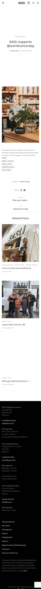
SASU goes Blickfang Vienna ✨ (16, 381)
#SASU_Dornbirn (8, 161)
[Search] (38, 3)
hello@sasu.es (7, 502)
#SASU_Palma (7, 164)
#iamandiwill (6, 170)
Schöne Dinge (20, 36)
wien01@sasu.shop (8, 460)
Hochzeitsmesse (31, 265)
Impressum (6, 549)
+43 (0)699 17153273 (9, 420)
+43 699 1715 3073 (8, 457)
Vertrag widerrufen (8, 522)
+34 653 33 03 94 (8, 499)
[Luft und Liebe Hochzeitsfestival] (20, 243)
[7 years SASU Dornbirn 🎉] (20, 299)
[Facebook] (21, 190)
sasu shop (14, 51)
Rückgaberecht (7, 537)
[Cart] (28, 3)
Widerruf (5, 541)
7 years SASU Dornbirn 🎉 (13, 324)
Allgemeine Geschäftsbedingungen (14, 545)
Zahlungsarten (7, 530)
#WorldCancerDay (8, 167)
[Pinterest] (24, 190)
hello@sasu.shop (8, 423)
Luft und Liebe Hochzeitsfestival (16, 268)
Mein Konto (6, 526)
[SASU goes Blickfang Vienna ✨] (20, 356)
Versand (4, 533)
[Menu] (3, 3)
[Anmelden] (33, 3)
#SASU (4, 158)
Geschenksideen (7, 265)
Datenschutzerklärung (10, 553)
